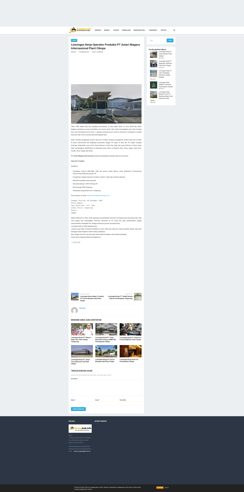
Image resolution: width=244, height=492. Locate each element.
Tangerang (153, 30)
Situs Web (123, 400)
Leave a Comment (97, 52)
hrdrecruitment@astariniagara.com (98, 195)
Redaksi (73, 52)
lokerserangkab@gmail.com (82, 451)
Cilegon (116, 30)
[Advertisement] (122, 13)
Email (97, 400)
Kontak (163, 30)
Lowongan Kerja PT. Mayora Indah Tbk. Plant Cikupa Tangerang (81, 340)
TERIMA (160, 487)
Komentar (74, 378)
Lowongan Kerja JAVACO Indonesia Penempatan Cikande (166, 85)
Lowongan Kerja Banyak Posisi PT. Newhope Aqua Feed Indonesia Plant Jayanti (161, 96)
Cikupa (74, 40)
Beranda (98, 30)
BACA (167, 487)
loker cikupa (76, 242)
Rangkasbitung (139, 30)
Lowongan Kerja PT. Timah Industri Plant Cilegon (165, 54)
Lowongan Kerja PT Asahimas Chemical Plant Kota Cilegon (165, 63)
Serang (106, 30)
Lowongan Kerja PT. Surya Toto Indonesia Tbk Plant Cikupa (80, 362)
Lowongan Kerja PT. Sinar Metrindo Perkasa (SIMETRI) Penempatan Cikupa (105, 340)
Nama (73, 400)
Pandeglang (126, 30)
